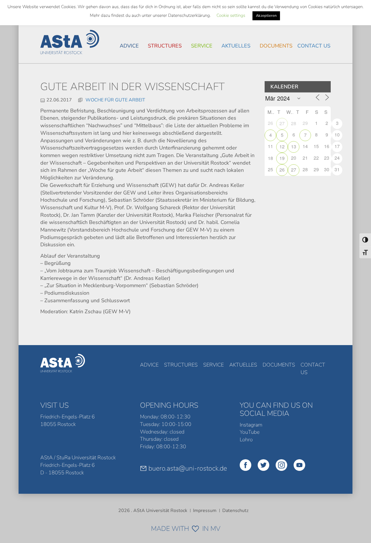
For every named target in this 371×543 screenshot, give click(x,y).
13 (293, 146)
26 (282, 169)
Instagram (251, 424)
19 (282, 158)
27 (282, 123)
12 (282, 146)
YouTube (249, 432)
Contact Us (313, 45)
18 (270, 158)
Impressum (205, 510)
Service (201, 45)
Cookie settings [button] (231, 15)
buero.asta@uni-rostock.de (187, 468)
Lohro (246, 439)
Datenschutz (235, 510)
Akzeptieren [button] (266, 15)
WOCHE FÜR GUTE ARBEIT (115, 100)
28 (293, 123)
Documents (276, 45)
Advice (129, 45)
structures (165, 45)
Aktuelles (235, 45)
